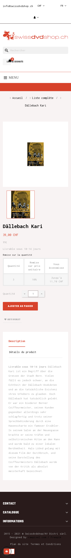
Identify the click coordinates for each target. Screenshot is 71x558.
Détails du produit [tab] (22, 352)
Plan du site (19, 544)
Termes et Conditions (46, 544)
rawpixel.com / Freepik (44, 537)
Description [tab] (17, 341)
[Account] (36, 17)
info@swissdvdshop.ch (18, 6)
